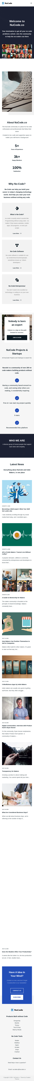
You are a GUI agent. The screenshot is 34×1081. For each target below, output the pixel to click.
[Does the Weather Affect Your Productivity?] (17, 885)
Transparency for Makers (10, 771)
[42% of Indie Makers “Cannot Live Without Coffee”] (17, 534)
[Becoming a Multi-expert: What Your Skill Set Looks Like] (17, 491)
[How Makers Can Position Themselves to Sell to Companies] (17, 623)
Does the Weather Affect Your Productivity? (16, 952)
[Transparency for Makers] (17, 753)
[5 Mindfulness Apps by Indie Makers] (17, 666)
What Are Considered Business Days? (15, 812)
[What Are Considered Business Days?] (17, 794)
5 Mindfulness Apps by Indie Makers (14, 684)
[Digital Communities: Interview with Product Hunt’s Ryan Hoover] (17, 708)
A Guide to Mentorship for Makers (13, 597)
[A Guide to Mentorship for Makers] (17, 580)
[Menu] (31, 3)
